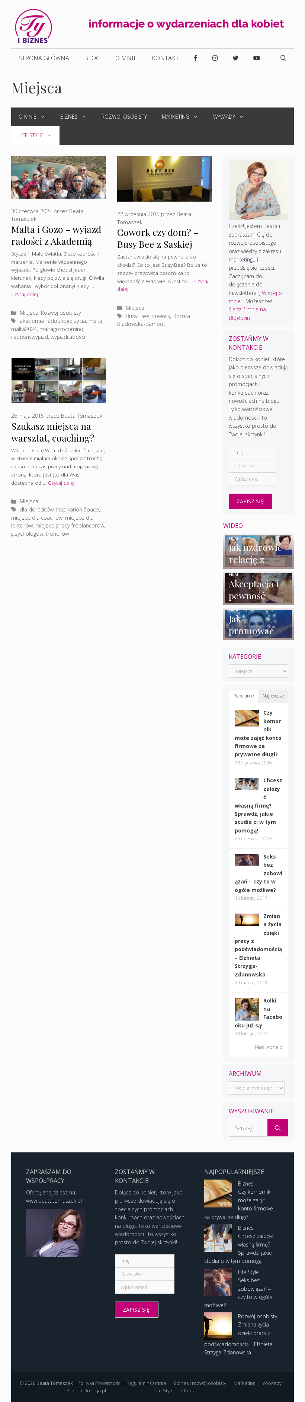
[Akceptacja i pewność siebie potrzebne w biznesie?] (258, 600)
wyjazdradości (68, 336)
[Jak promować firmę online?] (258, 635)
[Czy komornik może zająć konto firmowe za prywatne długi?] (247, 724)
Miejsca (29, 312)
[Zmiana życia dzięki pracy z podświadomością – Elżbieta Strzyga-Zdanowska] (247, 924)
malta (95, 320)
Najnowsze (273, 696)
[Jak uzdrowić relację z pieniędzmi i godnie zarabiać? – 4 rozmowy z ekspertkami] (258, 564)
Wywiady (224, 116)
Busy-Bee (138, 316)
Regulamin (138, 1383)
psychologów (27, 533)
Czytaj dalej (24, 294)
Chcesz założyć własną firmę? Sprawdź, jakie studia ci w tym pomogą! (258, 805)
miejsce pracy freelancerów (69, 525)
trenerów (57, 533)
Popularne (244, 696)
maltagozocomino (61, 329)
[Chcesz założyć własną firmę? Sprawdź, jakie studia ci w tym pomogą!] (247, 788)
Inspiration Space (77, 509)
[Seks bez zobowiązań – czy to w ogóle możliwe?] (247, 863)
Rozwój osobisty (124, 116)
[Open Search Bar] (283, 58)
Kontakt (165, 58)
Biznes (69, 116)
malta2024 (24, 329)
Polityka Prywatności (99, 1383)
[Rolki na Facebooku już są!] (247, 1020)
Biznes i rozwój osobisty (200, 1383)
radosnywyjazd (29, 336)
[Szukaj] (277, 1128)
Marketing (175, 116)
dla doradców (37, 509)
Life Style (31, 135)
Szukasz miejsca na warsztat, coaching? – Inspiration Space (56, 438)
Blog (92, 58)
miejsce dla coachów (36, 517)
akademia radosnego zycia (53, 320)
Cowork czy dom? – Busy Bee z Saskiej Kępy (158, 244)
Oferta (188, 1390)
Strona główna (44, 58)
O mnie (126, 58)
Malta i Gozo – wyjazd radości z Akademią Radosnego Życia (56, 241)
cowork (161, 316)
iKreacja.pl (94, 1390)
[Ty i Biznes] (33, 25)
